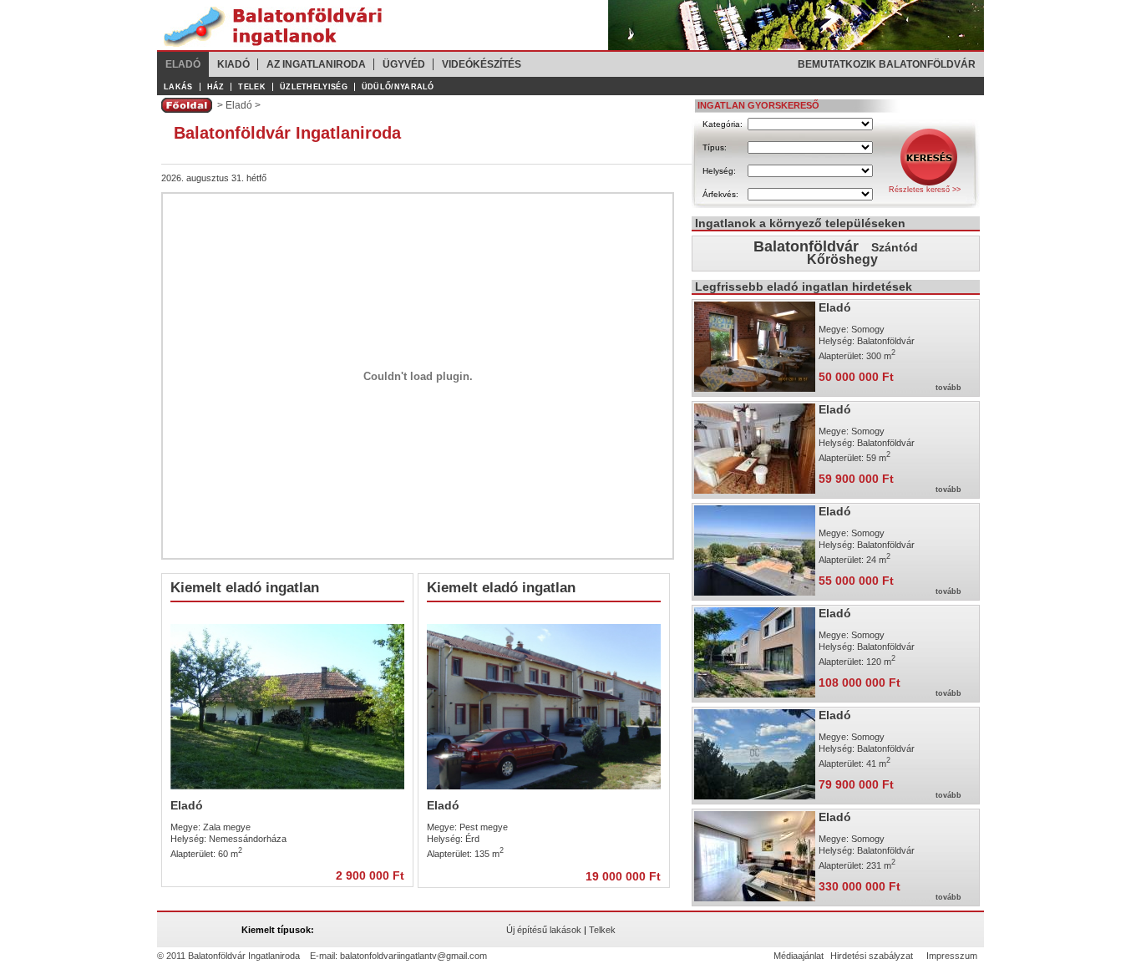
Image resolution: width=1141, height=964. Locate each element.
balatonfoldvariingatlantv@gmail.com (413, 956)
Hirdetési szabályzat (871, 956)
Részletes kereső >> (925, 189)
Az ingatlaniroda (316, 64)
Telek (252, 87)
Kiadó (233, 64)
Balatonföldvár (806, 246)
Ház (216, 87)
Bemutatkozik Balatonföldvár (887, 64)
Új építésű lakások (543, 930)
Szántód (894, 247)
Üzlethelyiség (313, 87)
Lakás (178, 87)
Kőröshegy (842, 259)
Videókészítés (481, 64)
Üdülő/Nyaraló (398, 87)
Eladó (182, 64)
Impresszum (951, 956)
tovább (948, 387)
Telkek (602, 930)
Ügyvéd (404, 64)
